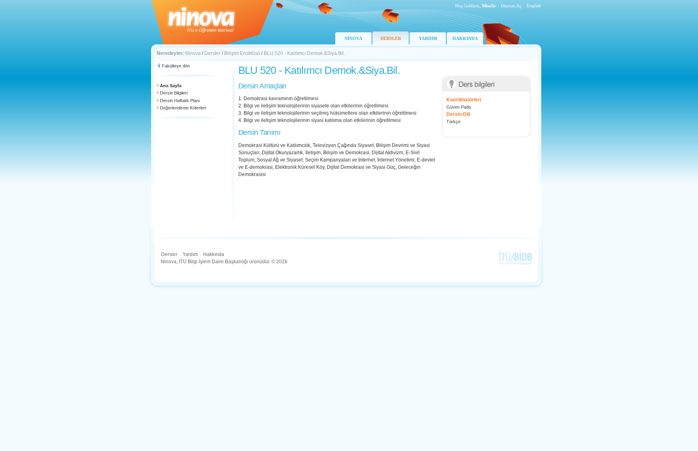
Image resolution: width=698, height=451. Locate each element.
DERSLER (391, 38)
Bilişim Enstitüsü (242, 53)
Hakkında (213, 254)
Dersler (212, 53)
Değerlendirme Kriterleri (183, 107)
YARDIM (428, 38)
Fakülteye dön (176, 65)
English (534, 5)
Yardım (190, 254)
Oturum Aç (511, 5)
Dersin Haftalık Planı (180, 100)
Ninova (193, 53)
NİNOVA (353, 38)
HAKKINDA (465, 38)
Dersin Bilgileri (173, 92)
